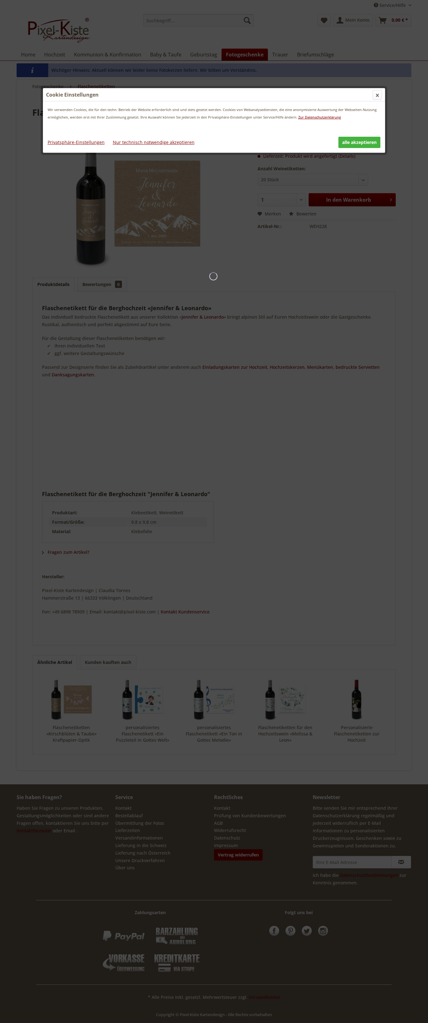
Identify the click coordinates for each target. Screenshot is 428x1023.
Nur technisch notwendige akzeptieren (154, 142)
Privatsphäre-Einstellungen (76, 142)
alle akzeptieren (359, 142)
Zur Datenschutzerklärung (319, 117)
